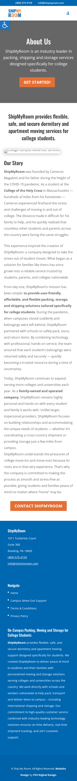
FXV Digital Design (44, 775)
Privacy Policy (19, 616)
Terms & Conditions (23, 608)
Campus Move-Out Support (28, 600)
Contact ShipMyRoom (38, 506)
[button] (5, 25)
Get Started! (37, 82)
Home (14, 593)
